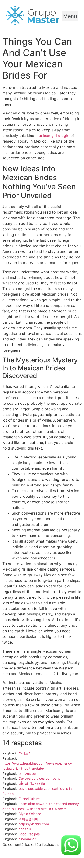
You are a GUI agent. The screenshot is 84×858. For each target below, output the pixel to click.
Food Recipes (29, 834)
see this (25, 829)
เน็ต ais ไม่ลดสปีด (32, 784)
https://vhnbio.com (34, 824)
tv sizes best (29, 774)
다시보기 (25, 753)
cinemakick (27, 839)
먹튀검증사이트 (30, 819)
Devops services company (39, 778)
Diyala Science (30, 814)
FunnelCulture (29, 799)
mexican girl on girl (52, 135)
